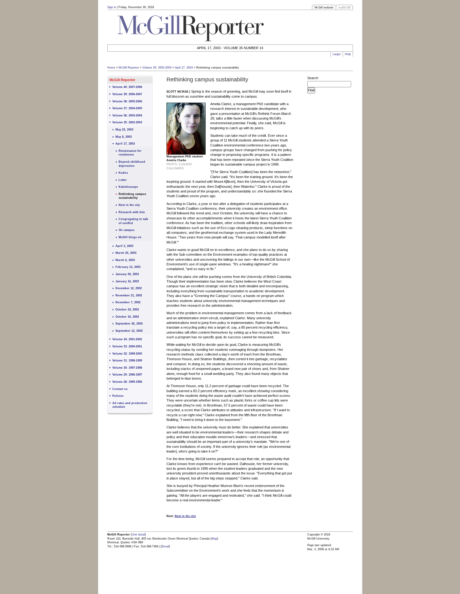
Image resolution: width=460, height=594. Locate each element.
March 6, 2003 (125, 260)
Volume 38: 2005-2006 (127, 101)
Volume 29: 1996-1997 (127, 374)
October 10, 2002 (127, 316)
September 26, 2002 (129, 323)
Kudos (123, 172)
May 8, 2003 (123, 136)
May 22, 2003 (124, 129)
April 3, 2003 (124, 246)
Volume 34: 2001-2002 (127, 339)
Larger (337, 54)
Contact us (120, 389)
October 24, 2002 (127, 309)
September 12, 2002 (129, 330)
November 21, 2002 (128, 295)
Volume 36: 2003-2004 (127, 115)
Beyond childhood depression (132, 163)
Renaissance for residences (130, 152)
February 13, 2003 (128, 267)
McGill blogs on (130, 237)
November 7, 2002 (128, 302)
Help (348, 54)
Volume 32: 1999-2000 (127, 353)
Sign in (111, 7)
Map (214, 538)
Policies (118, 395)
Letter (123, 180)
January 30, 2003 (127, 274)
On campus (127, 230)
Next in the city (129, 205)
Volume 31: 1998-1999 (127, 360)
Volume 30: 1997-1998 (127, 367)
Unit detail (138, 534)
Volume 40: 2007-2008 (127, 87)
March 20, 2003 (125, 252)
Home (111, 67)
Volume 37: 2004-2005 (127, 108)
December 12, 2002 (128, 288)
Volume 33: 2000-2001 (127, 346)
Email (165, 546)
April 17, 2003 (184, 67)
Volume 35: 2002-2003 (156, 67)
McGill (344, 7)
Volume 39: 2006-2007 (127, 94)
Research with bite (132, 212)
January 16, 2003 (127, 281)
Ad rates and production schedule (129, 405)
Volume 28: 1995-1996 (127, 381)
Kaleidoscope (128, 186)
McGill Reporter (129, 67)
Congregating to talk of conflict (133, 221)
